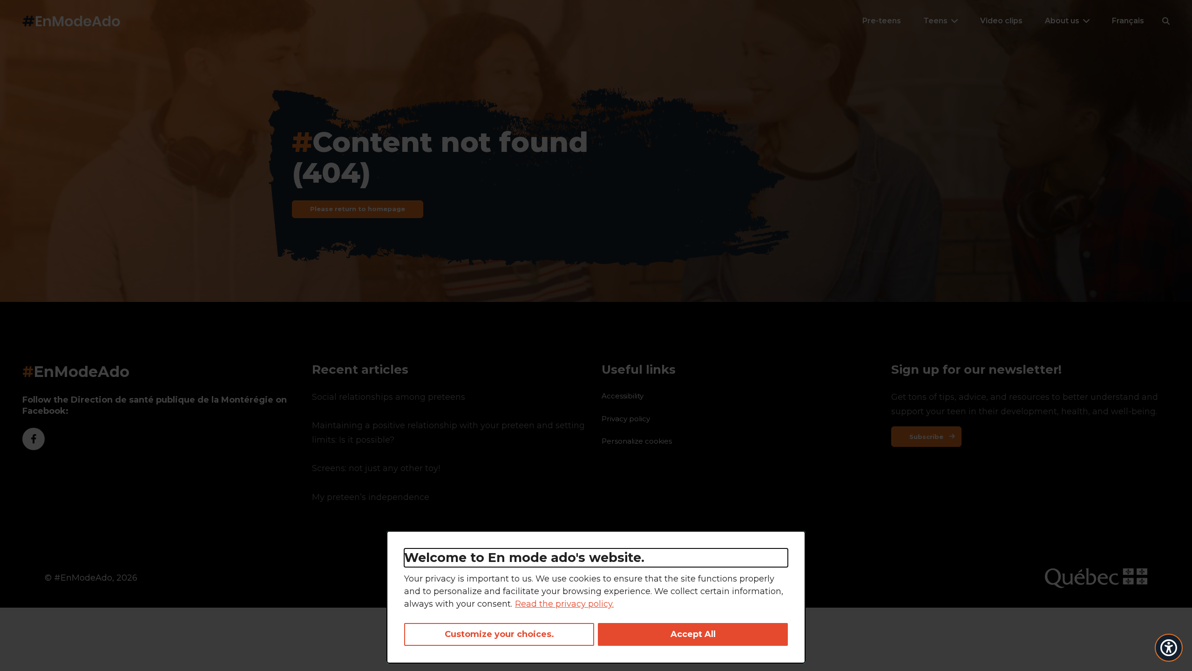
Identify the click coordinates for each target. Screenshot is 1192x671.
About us (1062, 20)
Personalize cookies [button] (637, 441)
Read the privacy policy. (564, 604)
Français (1128, 20)
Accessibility (622, 395)
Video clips (1001, 20)
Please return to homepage (357, 208)
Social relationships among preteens (388, 397)
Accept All (693, 634)
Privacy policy (626, 418)
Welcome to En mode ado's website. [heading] (524, 557)
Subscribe (926, 436)
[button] (1166, 21)
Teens (935, 20)
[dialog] (596, 597)
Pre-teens (881, 20)
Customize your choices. (499, 634)
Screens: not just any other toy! (376, 468)
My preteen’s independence (370, 497)
